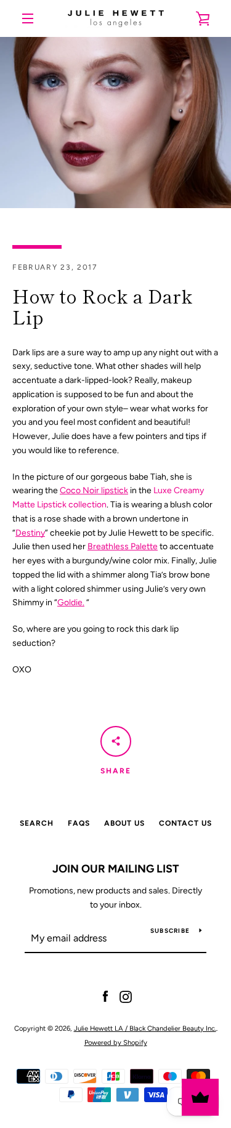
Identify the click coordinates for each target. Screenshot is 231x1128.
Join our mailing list (115, 869)
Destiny (30, 533)
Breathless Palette (122, 546)
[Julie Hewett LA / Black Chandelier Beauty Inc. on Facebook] (105, 996)
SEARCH (37, 823)
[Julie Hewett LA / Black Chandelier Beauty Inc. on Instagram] (126, 996)
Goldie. (70, 602)
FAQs (79, 823)
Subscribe (170, 931)
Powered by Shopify (115, 1042)
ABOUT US (124, 823)
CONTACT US (185, 823)
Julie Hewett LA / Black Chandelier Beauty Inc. (145, 1028)
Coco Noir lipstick (94, 490)
